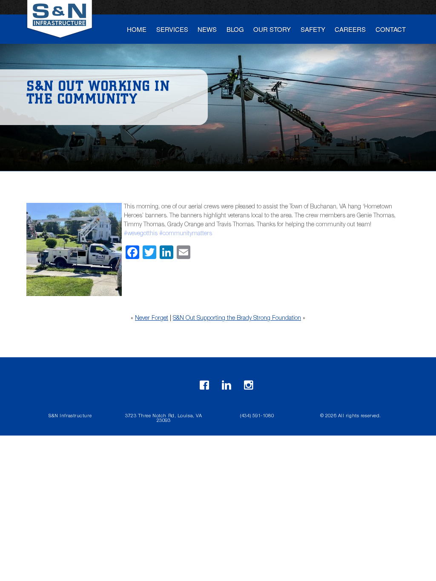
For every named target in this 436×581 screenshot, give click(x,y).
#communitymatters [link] (185, 234)
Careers (350, 29)
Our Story (272, 29)
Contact (391, 29)
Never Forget (151, 319)
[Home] (60, 22)
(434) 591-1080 (257, 416)
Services (172, 29)
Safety (313, 29)
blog (235, 29)
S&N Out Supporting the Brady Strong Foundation (237, 319)
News (207, 29)
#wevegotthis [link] (141, 234)
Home (136, 29)
